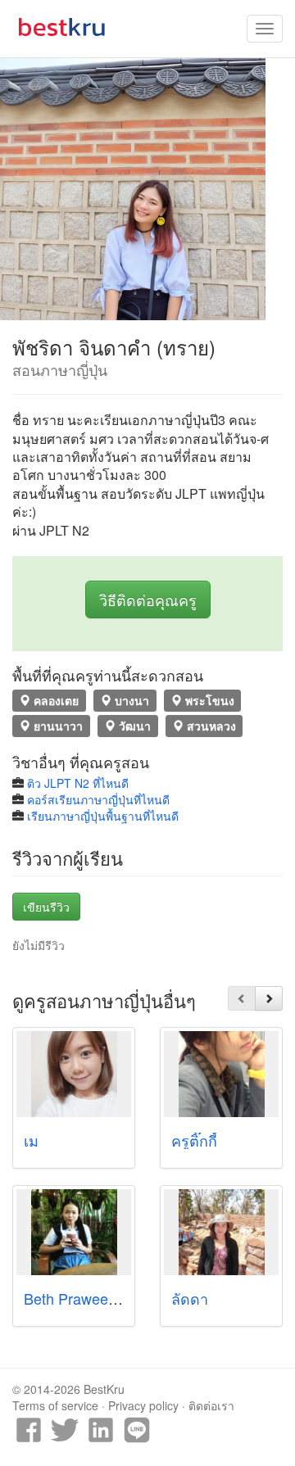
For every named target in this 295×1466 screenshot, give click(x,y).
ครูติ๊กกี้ (194, 1140)
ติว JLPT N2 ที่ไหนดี (78, 783)
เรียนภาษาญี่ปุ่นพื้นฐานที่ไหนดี (103, 816)
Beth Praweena (74, 1298)
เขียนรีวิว (46, 906)
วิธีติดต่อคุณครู (148, 599)
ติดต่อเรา (211, 1405)
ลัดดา (189, 1298)
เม (31, 1140)
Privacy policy (143, 1405)
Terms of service (55, 1405)
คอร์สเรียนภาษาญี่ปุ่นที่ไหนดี (98, 799)
